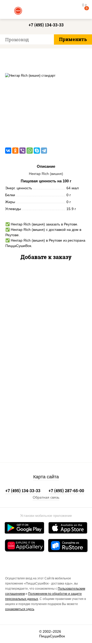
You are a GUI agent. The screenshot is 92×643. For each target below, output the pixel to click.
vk (10, 634)
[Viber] (22, 150)
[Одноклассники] (15, 150)
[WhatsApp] (30, 150)
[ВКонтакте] (8, 150)
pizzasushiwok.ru (46, 10)
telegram (33, 634)
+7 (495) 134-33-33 (46, 24)
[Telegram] (44, 150)
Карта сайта (46, 476)
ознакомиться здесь (19, 609)
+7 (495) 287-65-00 (66, 490)
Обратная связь (46, 497)
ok (22, 634)
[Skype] (37, 150)
